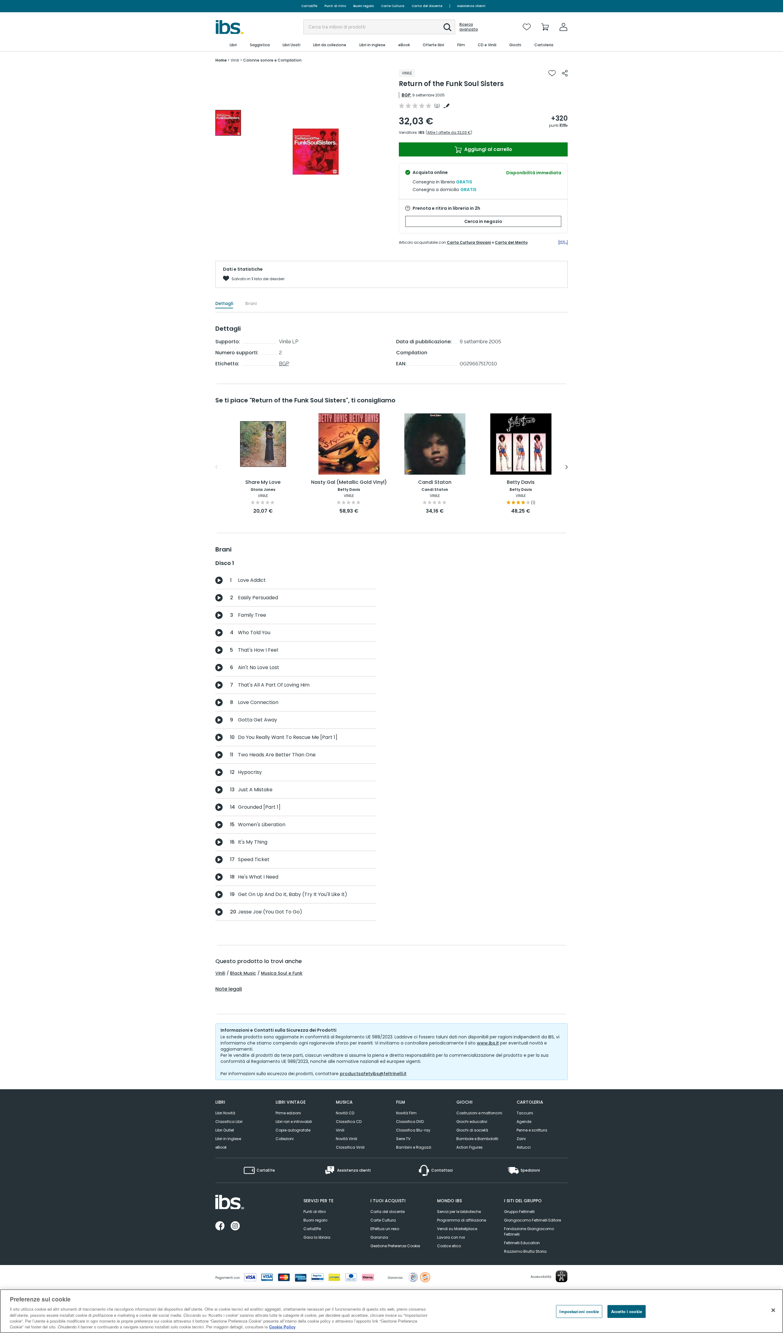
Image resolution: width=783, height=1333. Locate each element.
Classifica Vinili (350, 1147)
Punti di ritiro (335, 6)
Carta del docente (427, 6)
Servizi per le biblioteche (459, 1211)
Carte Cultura (392, 6)
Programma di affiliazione (461, 1220)
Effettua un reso (384, 1228)
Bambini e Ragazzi (413, 1147)
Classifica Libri (229, 1121)
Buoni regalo (363, 6)
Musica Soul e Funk (281, 973)
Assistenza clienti (471, 6)
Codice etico (449, 1245)
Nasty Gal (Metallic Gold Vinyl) (349, 482)
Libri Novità (225, 1113)
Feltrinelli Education (522, 1242)
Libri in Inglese (228, 1138)
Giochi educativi (471, 1121)
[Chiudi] (773, 1310)
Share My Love (262, 482)
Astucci (524, 1147)
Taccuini (525, 1113)
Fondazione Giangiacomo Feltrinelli (529, 1231)
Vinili (220, 973)
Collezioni (285, 1138)
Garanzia (379, 1237)
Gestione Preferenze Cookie (395, 1245)
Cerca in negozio (483, 221)
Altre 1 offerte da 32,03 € (449, 132)
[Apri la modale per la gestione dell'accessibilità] (561, 1276)
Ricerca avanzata (468, 27)
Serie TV (403, 1138)
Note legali (228, 989)
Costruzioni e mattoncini (479, 1113)
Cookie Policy (282, 1327)
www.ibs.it (488, 1043)
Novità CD (345, 1113)
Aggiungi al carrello (487, 149)
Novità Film (406, 1113)
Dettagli (224, 303)
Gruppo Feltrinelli (519, 1211)
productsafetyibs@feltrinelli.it (373, 1074)
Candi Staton (434, 482)
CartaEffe (309, 6)
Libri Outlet (224, 1130)
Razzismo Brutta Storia (525, 1251)
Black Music (243, 973)
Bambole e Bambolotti (477, 1138)
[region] (391, 1311)
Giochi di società (472, 1130)
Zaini (521, 1138)
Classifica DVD (410, 1121)
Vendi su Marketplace (457, 1228)
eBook (221, 1147)
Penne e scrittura (532, 1130)
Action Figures (469, 1147)
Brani (251, 303)
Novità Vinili (346, 1138)
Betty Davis (521, 482)
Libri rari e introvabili (294, 1121)
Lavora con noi (451, 1237)
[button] (447, 27)
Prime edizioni (288, 1113)
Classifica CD (349, 1121)
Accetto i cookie (626, 1311)
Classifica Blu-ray (413, 1130)
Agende (524, 1121)
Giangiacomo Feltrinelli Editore (532, 1220)
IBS (421, 132)
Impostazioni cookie (579, 1311)
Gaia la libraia (316, 1237)
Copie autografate (293, 1130)
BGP (406, 95)
